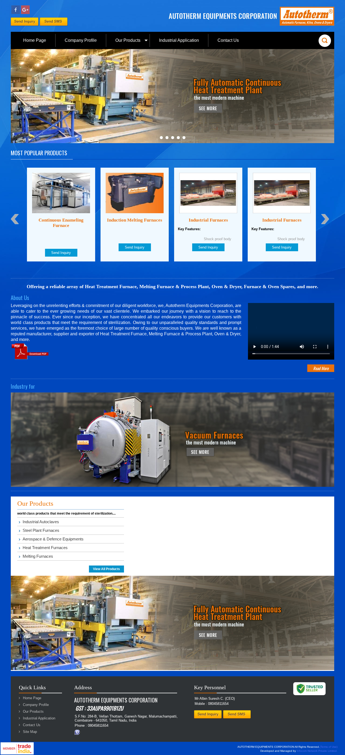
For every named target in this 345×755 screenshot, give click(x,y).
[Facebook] (15, 13)
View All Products (106, 569)
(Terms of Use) (328, 746)
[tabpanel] (172, 96)
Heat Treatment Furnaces (45, 547)
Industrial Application (179, 40)
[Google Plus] (25, 13)
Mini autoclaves (282, 220)
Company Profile (81, 40)
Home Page (34, 40)
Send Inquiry (61, 247)
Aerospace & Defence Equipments (53, 539)
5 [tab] (183, 137)
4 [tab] (178, 137)
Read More (321, 368)
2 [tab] (166, 137)
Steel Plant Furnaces (41, 530)
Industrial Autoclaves (41, 521)
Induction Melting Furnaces (61, 220)
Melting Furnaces (38, 556)
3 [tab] (172, 137)
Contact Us (228, 40)
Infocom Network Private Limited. (317, 750)
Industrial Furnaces (134, 220)
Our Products (127, 40)
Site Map (30, 732)
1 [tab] (161, 137)
